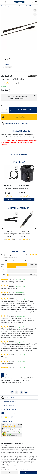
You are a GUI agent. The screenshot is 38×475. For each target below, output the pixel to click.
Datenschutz (30, 470)
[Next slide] (35, 60)
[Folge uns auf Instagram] (12, 392)
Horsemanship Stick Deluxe (27, 6)
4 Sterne (3, 267)
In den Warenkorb (11, 199)
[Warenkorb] (36, 2)
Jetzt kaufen (20, 116)
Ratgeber (9, 67)
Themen (3, 6)
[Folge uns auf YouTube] (26, 392)
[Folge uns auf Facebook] (16, 392)
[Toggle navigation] (2, 2)
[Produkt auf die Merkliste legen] (35, 10)
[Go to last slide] (2, 183)
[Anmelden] (6, 2)
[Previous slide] (2, 60)
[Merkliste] (32, 2)
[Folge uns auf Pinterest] (21, 392)
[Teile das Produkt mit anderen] (35, 14)
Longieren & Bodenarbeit (12, 6)
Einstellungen (10, 473)
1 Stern (3, 274)
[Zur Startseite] (19, 2)
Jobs (9, 413)
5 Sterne (3, 264)
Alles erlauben (28, 473)
